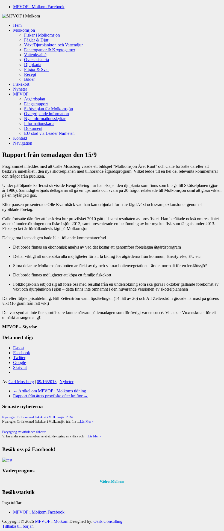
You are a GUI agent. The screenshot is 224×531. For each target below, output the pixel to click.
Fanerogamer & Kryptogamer (49, 49)
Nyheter (20, 89)
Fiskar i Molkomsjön (42, 35)
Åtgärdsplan (34, 99)
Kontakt (20, 138)
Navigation (22, 143)
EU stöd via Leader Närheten (49, 133)
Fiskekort (21, 84)
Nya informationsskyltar (45, 118)
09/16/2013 (47, 381)
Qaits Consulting (107, 521)
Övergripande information (46, 113)
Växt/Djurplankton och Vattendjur (53, 45)
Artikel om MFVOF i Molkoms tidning (49, 391)
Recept (30, 74)
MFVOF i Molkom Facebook (38, 6)
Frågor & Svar (36, 69)
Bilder (29, 79)
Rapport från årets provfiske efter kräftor (50, 395)
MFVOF (20, 94)
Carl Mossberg (21, 381)
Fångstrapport (36, 104)
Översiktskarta (36, 59)
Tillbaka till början (18, 526)
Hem (17, 25)
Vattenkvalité (35, 54)
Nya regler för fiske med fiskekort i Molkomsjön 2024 (37, 417)
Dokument (33, 128)
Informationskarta (39, 123)
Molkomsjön (24, 30)
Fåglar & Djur (36, 40)
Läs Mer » (86, 421)
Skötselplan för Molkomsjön (48, 108)
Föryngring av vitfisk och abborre (24, 432)
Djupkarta (32, 64)
